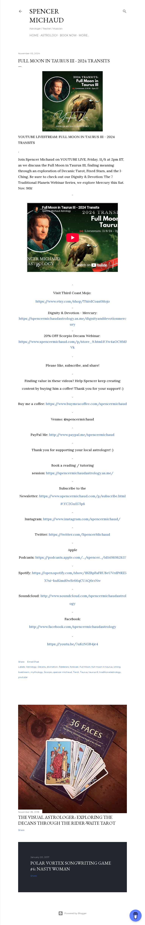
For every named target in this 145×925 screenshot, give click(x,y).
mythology (37, 672)
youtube (22, 677)
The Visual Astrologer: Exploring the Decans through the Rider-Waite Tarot (67, 820)
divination (52, 666)
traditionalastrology (110, 672)
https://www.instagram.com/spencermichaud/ (81, 519)
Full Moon (85, 666)
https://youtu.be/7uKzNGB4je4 (72, 644)
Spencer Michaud (46, 15)
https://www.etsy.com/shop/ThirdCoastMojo (72, 301)
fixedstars (64, 666)
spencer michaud (62, 672)
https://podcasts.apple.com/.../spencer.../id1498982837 (80, 557)
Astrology (49, 35)
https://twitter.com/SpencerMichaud (79, 534)
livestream (23, 672)
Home (34, 35)
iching (117, 666)
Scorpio (48, 672)
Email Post (33, 661)
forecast (74, 666)
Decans (42, 666)
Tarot (76, 672)
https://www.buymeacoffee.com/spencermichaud (86, 404)
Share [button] (21, 661)
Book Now (68, 35)
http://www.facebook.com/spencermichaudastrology (72, 627)
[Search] (124, 10)
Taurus (84, 672)
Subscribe (107, 11)
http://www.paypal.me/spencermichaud (81, 434)
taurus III (93, 672)
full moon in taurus (102, 666)
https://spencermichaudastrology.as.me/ (79, 473)
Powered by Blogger (75, 913)
